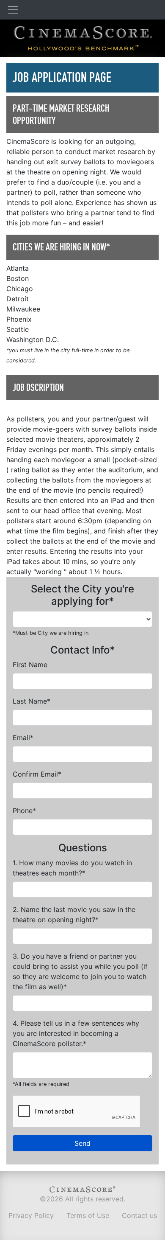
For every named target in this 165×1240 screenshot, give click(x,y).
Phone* (24, 810)
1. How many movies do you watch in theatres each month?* (72, 867)
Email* (23, 737)
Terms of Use (87, 1215)
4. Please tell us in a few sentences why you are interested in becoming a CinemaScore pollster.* (76, 1033)
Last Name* (31, 701)
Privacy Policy (31, 1215)
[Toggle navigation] (13, 9)
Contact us (139, 1215)
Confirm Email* (37, 774)
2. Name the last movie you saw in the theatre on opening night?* (74, 914)
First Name (30, 664)
